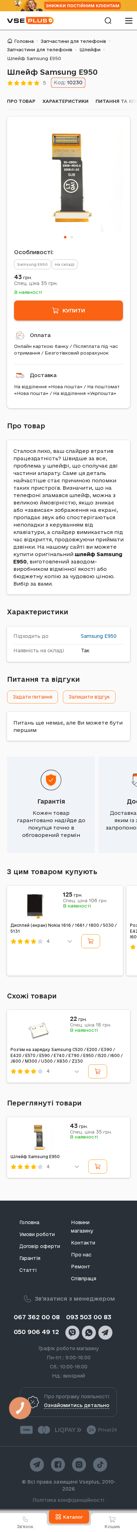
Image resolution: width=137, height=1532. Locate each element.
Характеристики (66, 101)
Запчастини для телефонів (73, 41)
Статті (28, 1270)
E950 (110, 636)
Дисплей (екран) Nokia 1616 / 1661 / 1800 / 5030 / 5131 (64, 928)
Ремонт (80, 1266)
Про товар (21, 101)
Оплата (40, 335)
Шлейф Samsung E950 (35, 1156)
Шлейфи (89, 49)
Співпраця (83, 1278)
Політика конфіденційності (68, 1500)
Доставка (43, 375)
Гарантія (51, 801)
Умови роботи (37, 1234)
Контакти (83, 1243)
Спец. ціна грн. (36, 283)
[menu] (128, 20)
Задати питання (32, 697)
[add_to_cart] (90, 941)
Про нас (81, 1254)
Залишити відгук (89, 697)
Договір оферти (39, 1246)
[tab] (65, 237)
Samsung (92, 636)
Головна (24, 41)
